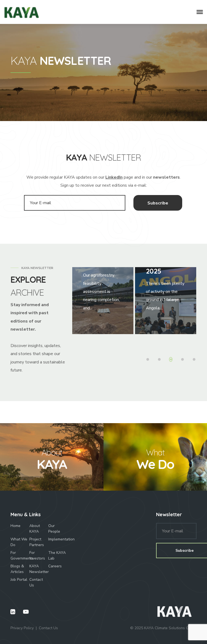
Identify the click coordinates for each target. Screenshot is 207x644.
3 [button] (172, 360)
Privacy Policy (22, 628)
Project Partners (36, 542)
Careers (55, 566)
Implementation (57, 539)
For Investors (37, 555)
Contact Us (36, 582)
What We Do (19, 542)
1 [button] (149, 360)
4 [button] (183, 360)
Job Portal (19, 579)
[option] (102, 300)
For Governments (20, 555)
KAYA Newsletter (38, 569)
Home (15, 525)
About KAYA (34, 528)
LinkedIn (114, 177)
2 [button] (160, 360)
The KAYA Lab (57, 555)
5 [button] (195, 360)
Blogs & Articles (17, 569)
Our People (54, 528)
